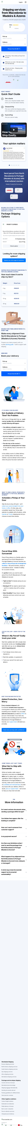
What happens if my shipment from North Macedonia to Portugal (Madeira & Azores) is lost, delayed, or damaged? (13, 860)
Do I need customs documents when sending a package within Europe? (13, 811)
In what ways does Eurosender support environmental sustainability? (11, 872)
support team (13, 722)
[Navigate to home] (7, 2)
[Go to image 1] (9, 165)
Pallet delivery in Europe (8, 1106)
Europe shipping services (8, 1064)
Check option (14, 246)
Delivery (5, 42)
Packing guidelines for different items (11, 1092)
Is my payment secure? (9, 836)
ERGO (23, 713)
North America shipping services (9, 1066)
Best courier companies (7, 1108)
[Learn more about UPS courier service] (19, 190)
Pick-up (5, 36)
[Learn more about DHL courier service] (9, 190)
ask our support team (12, 788)
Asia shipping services (7, 1071)
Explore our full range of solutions (14, 260)
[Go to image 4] (14, 165)
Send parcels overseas (7, 1095)
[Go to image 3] (13, 165)
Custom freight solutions (7, 1101)
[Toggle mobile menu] (25, 2)
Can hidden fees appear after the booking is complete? (12, 819)
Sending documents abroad (8, 1090)
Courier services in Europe (8, 1082)
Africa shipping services (7, 1074)
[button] (14, 42)
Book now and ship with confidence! (14, 730)
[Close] (25, 38)
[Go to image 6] (18, 165)
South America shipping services (10, 1069)
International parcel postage (8, 1085)
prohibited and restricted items (12, 784)
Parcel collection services (8, 1111)
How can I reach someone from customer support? (11, 828)
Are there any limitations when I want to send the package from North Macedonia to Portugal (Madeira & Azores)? (11, 846)
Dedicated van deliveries (8, 1103)
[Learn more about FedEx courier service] (14, 196)
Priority (10, 514)
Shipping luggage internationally (9, 1087)
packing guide (9, 344)
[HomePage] (14, 1119)
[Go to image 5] (16, 165)
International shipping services (9, 1076)
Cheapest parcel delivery (8, 1114)
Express (4, 514)
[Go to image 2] (11, 165)
